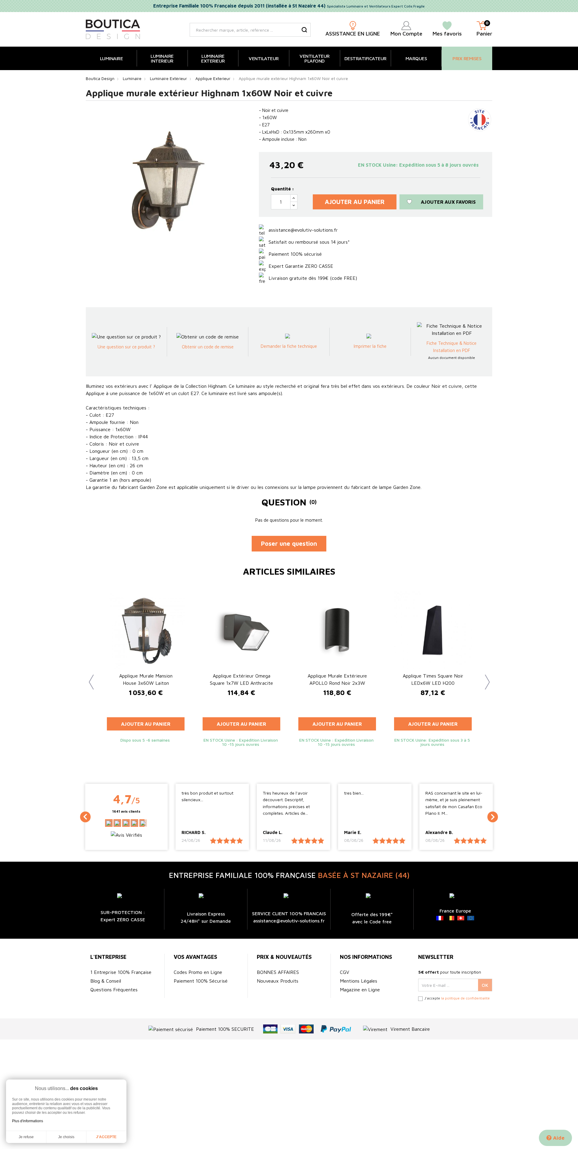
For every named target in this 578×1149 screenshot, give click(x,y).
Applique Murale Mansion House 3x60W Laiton (145, 679)
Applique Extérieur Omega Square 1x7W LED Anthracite (241, 679)
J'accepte (106, 1137)
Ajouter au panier (354, 201)
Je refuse (26, 1137)
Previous (89, 678)
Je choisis (66, 1137)
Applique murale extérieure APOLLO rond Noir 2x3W (337, 679)
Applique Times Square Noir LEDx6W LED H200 (433, 679)
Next (485, 678)
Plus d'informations (27, 1121)
